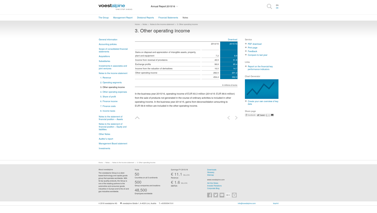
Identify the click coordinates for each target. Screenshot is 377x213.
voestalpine (115, 7)
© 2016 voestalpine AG (108, 203)
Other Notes (104, 134)
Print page (252, 47)
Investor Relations (214, 185)
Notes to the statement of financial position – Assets (111, 118)
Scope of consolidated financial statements (113, 50)
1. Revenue (105, 77)
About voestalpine (106, 169)
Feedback (252, 51)
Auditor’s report (106, 138)
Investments (104, 148)
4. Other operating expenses (113, 91)
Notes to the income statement (113, 73)
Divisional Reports (145, 17)
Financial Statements (168, 17)
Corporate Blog (213, 188)
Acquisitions (104, 56)
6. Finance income (109, 101)
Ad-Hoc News (212, 183)
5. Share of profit (108, 96)
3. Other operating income (112, 87)
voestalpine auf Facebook (209, 195)
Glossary (210, 172)
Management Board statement (113, 143)
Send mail (272, 114)
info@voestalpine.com (247, 203)
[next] (235, 118)
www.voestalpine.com (216, 179)
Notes (185, 17)
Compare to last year (257, 54)
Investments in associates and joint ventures (113, 67)
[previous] (229, 118)
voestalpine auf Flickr (228, 195)
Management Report (123, 17)
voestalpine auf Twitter (215, 195)
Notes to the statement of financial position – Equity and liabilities (113, 126)
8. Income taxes (107, 110)
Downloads (211, 169)
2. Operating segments (111, 82)
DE (277, 7)
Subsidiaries (104, 61)
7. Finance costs (108, 106)
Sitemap (210, 175)
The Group (104, 17)
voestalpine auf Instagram (234, 195)
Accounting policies (108, 44)
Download (232, 39)
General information (108, 39)
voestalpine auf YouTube (222, 195)
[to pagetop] (137, 118)
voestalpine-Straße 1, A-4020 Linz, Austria (139, 203)
